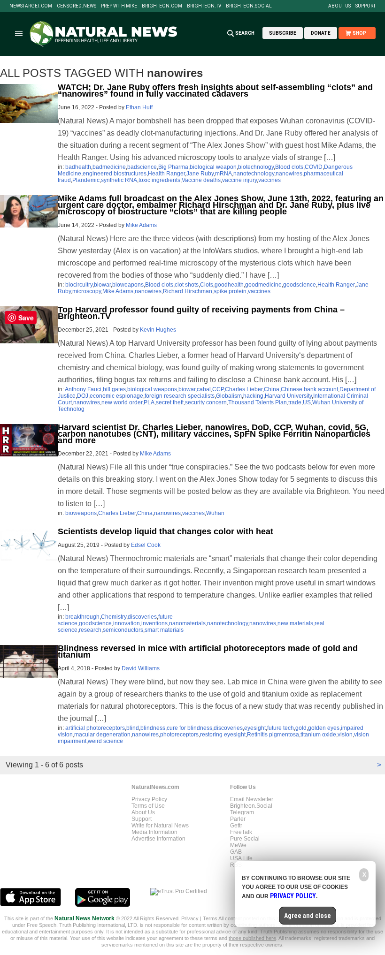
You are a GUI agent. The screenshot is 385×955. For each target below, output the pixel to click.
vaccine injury (239, 180)
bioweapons (128, 284)
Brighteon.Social (249, 6)
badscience (142, 167)
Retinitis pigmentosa (273, 734)
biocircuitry (78, 284)
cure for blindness (189, 728)
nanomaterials (187, 623)
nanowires (289, 173)
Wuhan (215, 513)
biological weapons (152, 389)
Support (365, 6)
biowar (102, 284)
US (307, 402)
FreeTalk (241, 832)
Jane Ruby (200, 173)
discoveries (142, 617)
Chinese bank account (309, 389)
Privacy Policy (149, 799)
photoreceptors (179, 734)
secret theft (170, 402)
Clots (206, 284)
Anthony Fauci (83, 389)
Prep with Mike (119, 6)
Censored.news (76, 6)
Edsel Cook (146, 545)
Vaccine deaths (201, 180)
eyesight (255, 728)
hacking (253, 396)
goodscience (299, 284)
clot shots (187, 284)
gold (301, 728)
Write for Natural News (160, 825)
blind (132, 728)
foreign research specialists (180, 396)
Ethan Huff (139, 107)
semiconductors (123, 630)
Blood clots (289, 167)
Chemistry (113, 617)
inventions (154, 623)
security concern (206, 402)
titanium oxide (318, 734)
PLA (149, 402)
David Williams (141, 668)
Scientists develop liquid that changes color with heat (165, 531)
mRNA (223, 173)
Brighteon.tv (204, 6)
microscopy (86, 291)
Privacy (190, 918)
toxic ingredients (159, 180)
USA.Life (241, 858)
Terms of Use (148, 806)
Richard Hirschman (187, 291)
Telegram (242, 812)
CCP (217, 389)
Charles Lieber (243, 389)
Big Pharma (173, 167)
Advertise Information (158, 838)
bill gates (114, 389)
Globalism (229, 396)
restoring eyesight (223, 734)
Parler (238, 819)
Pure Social (245, 838)
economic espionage (116, 396)
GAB (236, 852)
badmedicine (109, 167)
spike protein (230, 291)
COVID (314, 167)
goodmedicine (263, 284)
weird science (105, 741)
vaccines (269, 180)
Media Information (154, 832)
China (271, 389)
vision (345, 734)
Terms (210, 918)
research (90, 630)
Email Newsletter (251, 799)
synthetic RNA (119, 180)
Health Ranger (166, 173)
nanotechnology (253, 173)
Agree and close (307, 915)
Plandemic (86, 180)
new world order (121, 402)
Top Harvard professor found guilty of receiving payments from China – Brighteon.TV (201, 313)
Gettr (236, 825)
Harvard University (288, 396)
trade (294, 402)
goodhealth (229, 284)
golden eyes (323, 728)
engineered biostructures (114, 173)
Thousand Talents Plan (257, 402)
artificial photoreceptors (95, 728)
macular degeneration (102, 734)
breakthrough (82, 617)
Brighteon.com (162, 6)
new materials (295, 623)
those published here (252, 938)
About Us (339, 6)
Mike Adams (141, 225)
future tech (280, 728)
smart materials (164, 630)
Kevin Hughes (158, 329)
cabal (204, 389)
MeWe (238, 845)
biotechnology (256, 167)
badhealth (78, 167)
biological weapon (213, 167)
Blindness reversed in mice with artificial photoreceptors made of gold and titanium (208, 651)
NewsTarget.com (30, 6)
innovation (126, 623)
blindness (152, 728)
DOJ (82, 396)
